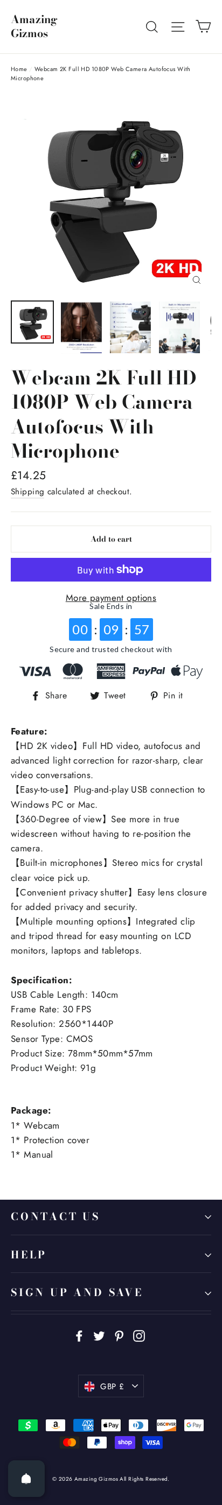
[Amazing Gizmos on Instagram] (139, 1335)
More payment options (111, 597)
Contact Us (55, 1216)
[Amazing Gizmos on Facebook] (79, 1335)
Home (19, 69)
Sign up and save (77, 1292)
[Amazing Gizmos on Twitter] (99, 1335)
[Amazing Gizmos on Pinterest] (119, 1335)
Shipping (27, 492)
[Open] (26, 1478)
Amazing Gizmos (34, 26)
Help (29, 1255)
